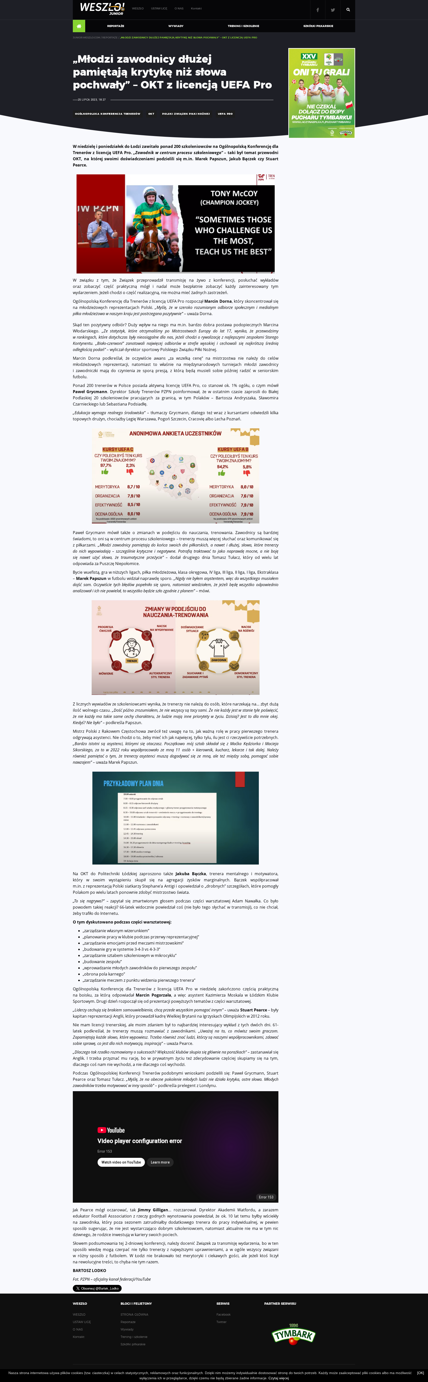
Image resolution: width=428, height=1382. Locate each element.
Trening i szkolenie (243, 26)
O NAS (179, 8)
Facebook (317, 9)
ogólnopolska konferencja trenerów (107, 114)
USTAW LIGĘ (159, 8)
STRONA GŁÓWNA (79, 26)
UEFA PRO (225, 114)
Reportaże (115, 26)
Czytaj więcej (278, 1378)
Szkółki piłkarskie (318, 26)
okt (151, 114)
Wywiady (176, 26)
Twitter (332, 9)
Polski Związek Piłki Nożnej (186, 114)
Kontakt (196, 8)
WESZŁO (138, 8)
